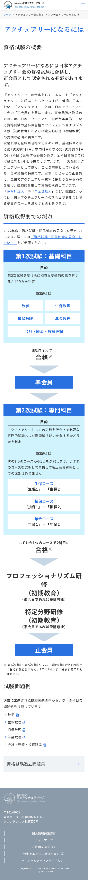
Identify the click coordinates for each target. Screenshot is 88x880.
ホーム (7, 14)
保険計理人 (15, 191)
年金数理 (14, 736)
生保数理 (14, 722)
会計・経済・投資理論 (25, 744)
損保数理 (14, 729)
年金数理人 (43, 191)
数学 (11, 714)
